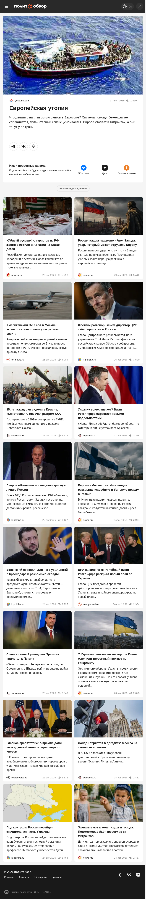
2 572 (65, 777)
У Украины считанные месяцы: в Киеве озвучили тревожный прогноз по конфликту (107, 659)
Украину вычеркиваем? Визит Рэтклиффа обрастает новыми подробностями (101, 414)
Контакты (24, 877)
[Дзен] (138, 874)
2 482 (136, 777)
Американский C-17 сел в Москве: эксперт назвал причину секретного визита (32, 329)
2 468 (65, 857)
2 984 (136, 604)
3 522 (65, 435)
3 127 (65, 519)
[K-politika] (80, 359)
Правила (56, 877)
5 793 (65, 275)
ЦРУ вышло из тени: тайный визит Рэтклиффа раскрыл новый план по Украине (105, 574)
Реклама (9, 877)
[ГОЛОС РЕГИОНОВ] (8, 777)
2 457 (136, 857)
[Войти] (139, 6)
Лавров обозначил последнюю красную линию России (36, 487)
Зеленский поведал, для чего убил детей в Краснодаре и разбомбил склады (37, 572)
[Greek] (11, 100)
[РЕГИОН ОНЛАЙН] (8, 275)
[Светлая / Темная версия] (127, 6)
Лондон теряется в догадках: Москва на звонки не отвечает (107, 745)
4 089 (65, 359)
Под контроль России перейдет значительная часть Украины (29, 830)
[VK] (128, 874)
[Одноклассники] (119, 874)
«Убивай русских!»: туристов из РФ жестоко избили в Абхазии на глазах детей (33, 245)
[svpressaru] (8, 435)
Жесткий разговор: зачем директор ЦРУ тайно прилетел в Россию (107, 327)
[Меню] (6, 6)
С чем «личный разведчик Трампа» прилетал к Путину (32, 656)
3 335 (136, 435)
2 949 (65, 693)
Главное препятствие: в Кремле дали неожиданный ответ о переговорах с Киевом (34, 747)
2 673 (136, 693)
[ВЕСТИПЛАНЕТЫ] (80, 604)
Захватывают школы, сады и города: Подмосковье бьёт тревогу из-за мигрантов (106, 832)
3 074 (136, 519)
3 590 (136, 359)
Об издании (40, 877)
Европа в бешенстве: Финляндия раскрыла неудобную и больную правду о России (108, 490)
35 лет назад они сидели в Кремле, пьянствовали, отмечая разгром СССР (34, 411)
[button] (13, 146)
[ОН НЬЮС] (8, 359)
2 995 (65, 604)
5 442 (136, 275)
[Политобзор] (30, 6)
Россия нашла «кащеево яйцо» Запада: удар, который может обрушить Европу (107, 243)
